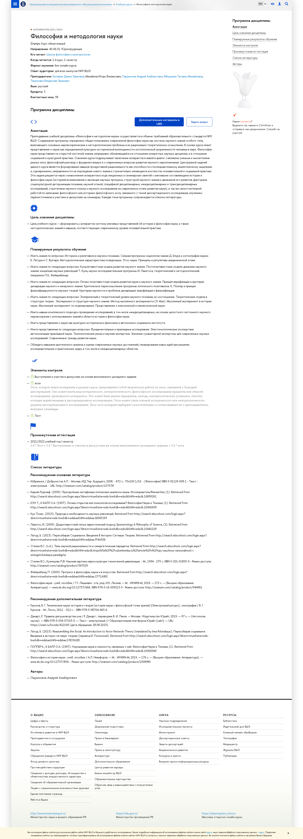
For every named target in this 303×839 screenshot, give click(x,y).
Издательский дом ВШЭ (236, 726)
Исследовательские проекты (175, 726)
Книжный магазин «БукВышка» (240, 732)
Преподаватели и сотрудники (48, 738)
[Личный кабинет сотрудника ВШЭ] (279, 4)
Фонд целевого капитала (45, 761)
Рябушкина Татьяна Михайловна (183, 76)
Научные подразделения (173, 720)
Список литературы (245, 58)
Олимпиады (101, 732)
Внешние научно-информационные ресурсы (184, 761)
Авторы (237, 64)
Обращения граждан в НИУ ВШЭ (49, 755)
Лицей (98, 720)
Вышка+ (99, 744)
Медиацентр (230, 744)
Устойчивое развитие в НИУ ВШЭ (50, 732)
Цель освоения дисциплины (249, 33)
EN (265, 4)
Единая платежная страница (46, 793)
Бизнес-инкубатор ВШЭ (108, 773)
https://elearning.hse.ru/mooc (219, 813)
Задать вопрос (199, 122)
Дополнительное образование (112, 761)
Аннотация (240, 27)
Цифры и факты (39, 720)
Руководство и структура (45, 726)
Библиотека (230, 720)
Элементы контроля (245, 45)
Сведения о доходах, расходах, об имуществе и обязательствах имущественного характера (58, 774)
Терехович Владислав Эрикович (50, 81)
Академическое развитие (173, 750)
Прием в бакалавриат (107, 738)
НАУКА (164, 715)
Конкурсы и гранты (170, 755)
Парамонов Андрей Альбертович (142, 76)
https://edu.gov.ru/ (127, 813)
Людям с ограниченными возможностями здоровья (60, 788)
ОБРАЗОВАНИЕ (105, 715)
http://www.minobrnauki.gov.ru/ (48, 813)
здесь (209, 832)
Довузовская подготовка (109, 726)
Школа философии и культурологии (68, 54)
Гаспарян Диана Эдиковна (68, 76)
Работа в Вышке (39, 799)
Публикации (230, 755)
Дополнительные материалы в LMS (159, 122)
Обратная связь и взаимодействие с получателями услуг (124, 786)
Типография (230, 738)
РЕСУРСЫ (230, 715)
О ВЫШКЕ (37, 715)
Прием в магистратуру (107, 750)
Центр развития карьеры (109, 767)
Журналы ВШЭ (231, 750)
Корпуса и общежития (43, 744)
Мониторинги (167, 732)
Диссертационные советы (174, 738)
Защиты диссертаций (171, 744)
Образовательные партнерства (113, 779)
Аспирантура (102, 755)
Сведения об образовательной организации (56, 782)
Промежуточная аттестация (250, 51)
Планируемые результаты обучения (255, 39)
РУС (260, 4)
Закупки (35, 750)
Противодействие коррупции (48, 767)
